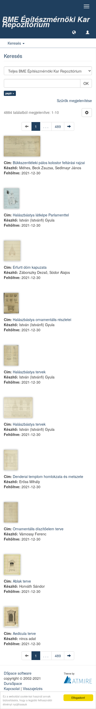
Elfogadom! (78, 698)
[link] (48, 19)
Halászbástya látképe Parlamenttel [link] (41, 214)
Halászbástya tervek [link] (29, 371)
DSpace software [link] (17, 673)
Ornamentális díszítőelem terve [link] (38, 528)
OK (86, 83)
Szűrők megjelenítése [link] (74, 100)
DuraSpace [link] (13, 683)
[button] (74, 32)
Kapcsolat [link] (12, 688)
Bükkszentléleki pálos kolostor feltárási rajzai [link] (49, 162)
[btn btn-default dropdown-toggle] (87, 112)
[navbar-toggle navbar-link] (87, 32)
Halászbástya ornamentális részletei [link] (42, 319)
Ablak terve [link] (22, 581)
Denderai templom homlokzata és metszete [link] (48, 476)
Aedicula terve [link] (24, 633)
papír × (9, 93)
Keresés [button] (15, 43)
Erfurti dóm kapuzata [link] (30, 267)
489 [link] (58, 126)
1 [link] (36, 126)
